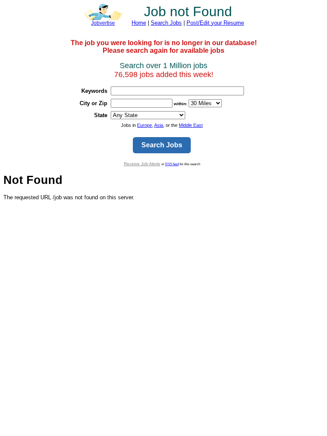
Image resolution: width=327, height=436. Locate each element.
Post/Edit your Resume (215, 23)
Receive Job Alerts (142, 163)
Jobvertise (103, 23)
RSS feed (172, 164)
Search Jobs (166, 23)
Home (139, 23)
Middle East (191, 125)
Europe (144, 125)
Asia (158, 125)
